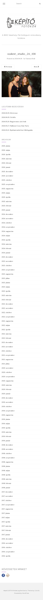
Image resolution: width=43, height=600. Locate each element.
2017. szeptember (8, 505)
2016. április (6, 556)
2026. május (6, 150)
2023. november (7, 261)
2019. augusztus (7, 415)
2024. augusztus (7, 231)
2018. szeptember (8, 458)
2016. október (7, 547)
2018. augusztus (7, 462)
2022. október (7, 312)
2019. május (6, 424)
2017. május (6, 518)
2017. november (7, 496)
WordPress (25, 593)
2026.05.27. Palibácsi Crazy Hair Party (15, 126)
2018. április (6, 475)
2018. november (7, 449)
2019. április (6, 428)
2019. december (7, 398)
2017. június (6, 513)
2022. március (6, 334)
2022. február (6, 338)
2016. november (7, 543)
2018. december (7, 445)
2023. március (6, 295)
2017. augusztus (7, 509)
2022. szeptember (8, 317)
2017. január (6, 535)
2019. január (6, 441)
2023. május (6, 287)
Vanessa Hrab (30, 59)
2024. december (7, 214)
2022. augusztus (7, 321)
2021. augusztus (7, 359)
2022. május (6, 325)
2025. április (6, 197)
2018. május (6, 471)
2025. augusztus (7, 189)
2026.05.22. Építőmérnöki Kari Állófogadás (17, 130)
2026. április (6, 154)
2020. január (6, 394)
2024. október (7, 223)
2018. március (6, 479)
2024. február (6, 248)
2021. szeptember (8, 355)
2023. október (7, 265)
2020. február (6, 389)
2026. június (6, 146)
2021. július (5, 364)
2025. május (6, 193)
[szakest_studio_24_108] (21, 84)
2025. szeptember (8, 184)
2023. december (7, 257)
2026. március (7, 159)
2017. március (6, 526)
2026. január (6, 167)
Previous (8, 67)
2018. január (6, 488)
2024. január (6, 253)
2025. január (6, 210)
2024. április (6, 240)
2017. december (7, 492)
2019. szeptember (8, 411)
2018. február (6, 483)
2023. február (6, 300)
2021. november (7, 347)
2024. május (6, 236)
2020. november (7, 368)
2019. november (7, 402)
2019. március (6, 432)
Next (36, 67)
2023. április (6, 291)
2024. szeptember (8, 227)
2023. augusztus (7, 274)
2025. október (7, 180)
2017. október (7, 500)
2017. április (6, 522)
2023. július (6, 278)
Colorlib (37, 590)
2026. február (6, 163)
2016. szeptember (8, 552)
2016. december (7, 539)
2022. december (7, 304)
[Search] (39, 3)
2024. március (7, 244)
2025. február (6, 206)
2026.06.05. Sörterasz (10, 113)
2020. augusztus (7, 381)
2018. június (6, 466)
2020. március (7, 385)
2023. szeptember (8, 270)
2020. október (7, 372)
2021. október (7, 351)
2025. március (7, 201)
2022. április (6, 330)
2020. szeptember (8, 377)
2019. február (6, 436)
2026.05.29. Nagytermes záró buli (14, 122)
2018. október (7, 453)
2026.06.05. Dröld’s (9, 117)
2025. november (7, 176)
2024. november (7, 218)
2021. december (7, 342)
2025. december (7, 172)
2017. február (6, 530)
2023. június (6, 283)
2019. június (6, 419)
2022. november (7, 308)
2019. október (7, 406)
